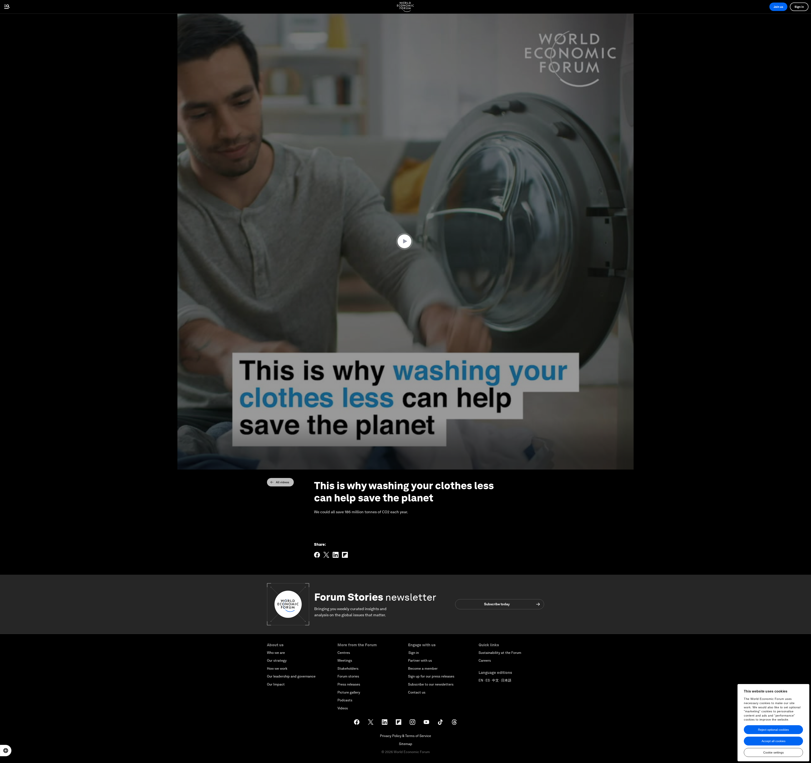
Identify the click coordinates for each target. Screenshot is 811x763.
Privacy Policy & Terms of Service (405, 736)
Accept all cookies (773, 741)
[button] (405, 241)
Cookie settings (773, 752)
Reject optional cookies (773, 729)
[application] (405, 242)
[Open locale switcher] (5, 750)
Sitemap (405, 744)
